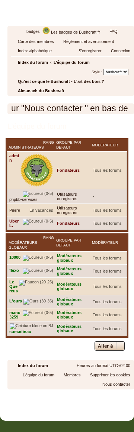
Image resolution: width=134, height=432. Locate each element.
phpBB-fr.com (77, 403)
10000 (14, 257)
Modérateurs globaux (23, 244)
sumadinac (20, 331)
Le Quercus (13, 286)
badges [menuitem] (33, 31)
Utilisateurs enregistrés (67, 196)
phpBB (50, 396)
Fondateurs (68, 170)
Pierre (14, 210)
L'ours (15, 301)
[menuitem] (110, 31)
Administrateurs (26, 147)
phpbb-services (23, 199)
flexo (14, 270)
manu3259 (14, 314)
